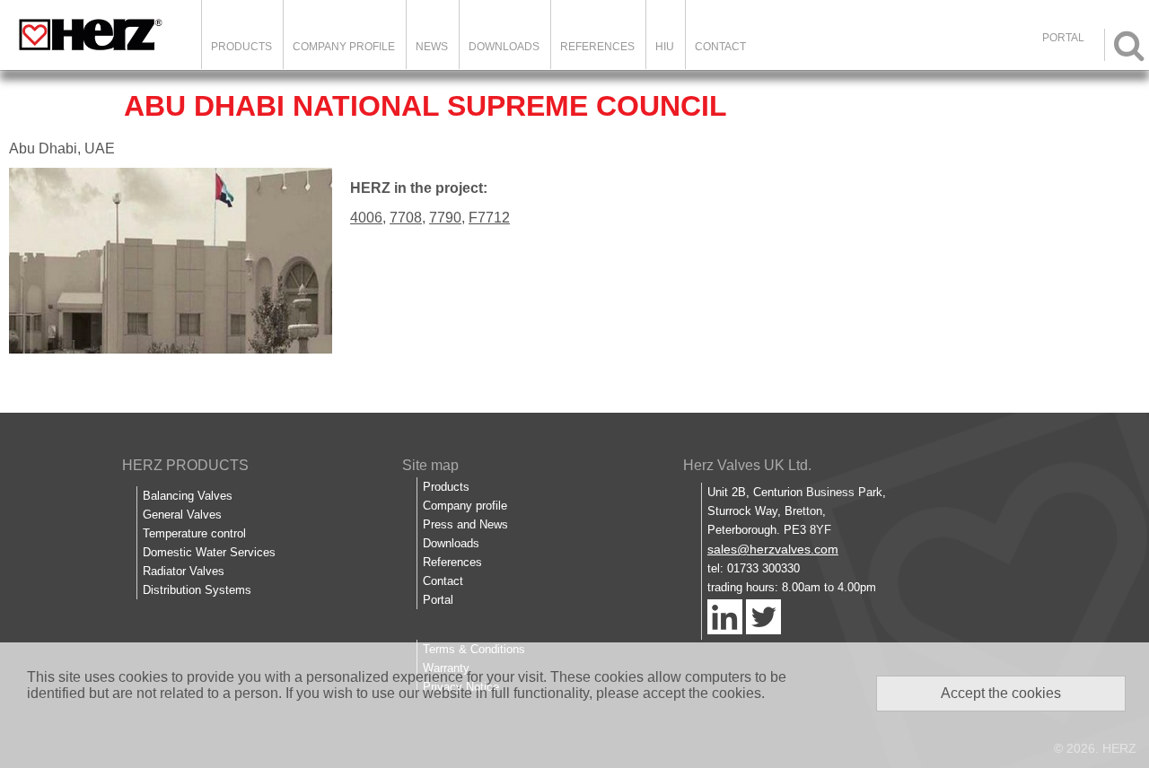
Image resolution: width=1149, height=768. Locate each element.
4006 (366, 217)
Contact (720, 46)
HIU (664, 46)
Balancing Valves (187, 495)
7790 (445, 217)
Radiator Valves (183, 571)
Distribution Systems (197, 590)
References (597, 46)
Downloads (504, 46)
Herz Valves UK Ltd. (747, 465)
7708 (406, 217)
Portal (438, 600)
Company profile (465, 505)
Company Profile (344, 46)
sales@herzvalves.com (772, 549)
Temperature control (194, 533)
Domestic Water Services (209, 552)
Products (241, 46)
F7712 (489, 217)
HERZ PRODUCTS (185, 465)
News (432, 46)
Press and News (465, 524)
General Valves (182, 514)
